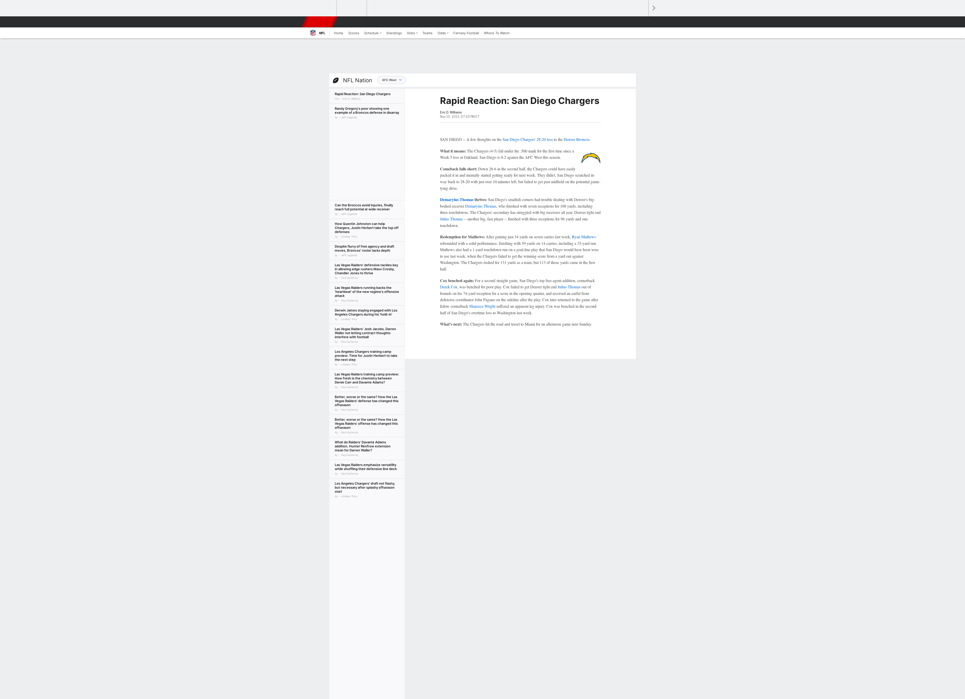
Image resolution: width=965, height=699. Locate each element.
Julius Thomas (451, 218)
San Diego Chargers (519, 139)
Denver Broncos (577, 139)
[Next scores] (653, 8)
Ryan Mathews (584, 236)
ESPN (320, 21)
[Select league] (322, 8)
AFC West (389, 80)
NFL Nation (357, 80)
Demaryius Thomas (456, 199)
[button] (642, 21)
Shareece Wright (482, 306)
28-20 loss (545, 139)
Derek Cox (448, 286)
